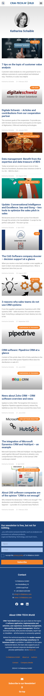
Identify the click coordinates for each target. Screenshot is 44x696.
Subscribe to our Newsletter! (22, 683)
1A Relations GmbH (13, 657)
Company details (27, 663)
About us (32, 650)
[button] (3, 3)
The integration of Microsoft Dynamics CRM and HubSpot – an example (20, 444)
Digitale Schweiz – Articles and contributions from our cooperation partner (21, 113)
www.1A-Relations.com (23, 597)
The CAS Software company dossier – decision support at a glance (21, 258)
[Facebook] (16, 604)
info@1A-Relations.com (22, 594)
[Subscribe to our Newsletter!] (22, 679)
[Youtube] (22, 604)
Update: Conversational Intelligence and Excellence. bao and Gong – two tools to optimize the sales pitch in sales (22, 209)
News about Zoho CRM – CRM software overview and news (18, 397)
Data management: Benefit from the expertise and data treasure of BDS (21, 160)
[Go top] (22, 687)
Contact (15, 663)
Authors (34, 657)
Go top (22, 691)
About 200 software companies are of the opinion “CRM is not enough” (21, 494)
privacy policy (18, 555)
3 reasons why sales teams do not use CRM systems (20, 303)
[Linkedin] (27, 604)
